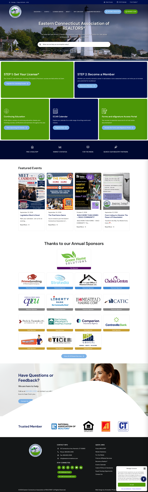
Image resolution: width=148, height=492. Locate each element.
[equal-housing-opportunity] (88, 422)
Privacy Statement (136, 488)
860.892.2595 (69, 452)
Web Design (99, 490)
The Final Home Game (29, 215)
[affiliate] (106, 422)
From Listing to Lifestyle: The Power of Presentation (88, 216)
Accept (132, 484)
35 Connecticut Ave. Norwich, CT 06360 (72, 448)
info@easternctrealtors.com (69, 458)
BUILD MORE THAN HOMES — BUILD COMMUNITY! (59, 216)
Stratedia (108, 490)
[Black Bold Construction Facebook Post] (60, 173)
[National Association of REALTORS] (64, 424)
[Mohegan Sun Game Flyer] (31, 173)
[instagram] (68, 467)
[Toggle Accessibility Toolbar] (143, 479)
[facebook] (59, 467)
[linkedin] (81, 467)
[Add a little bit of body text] (116, 173)
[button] (144, 468)
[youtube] (76, 467)
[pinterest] (72, 467)
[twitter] (63, 467)
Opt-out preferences (126, 488)
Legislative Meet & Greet (115, 215)
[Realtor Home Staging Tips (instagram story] (88, 173)
